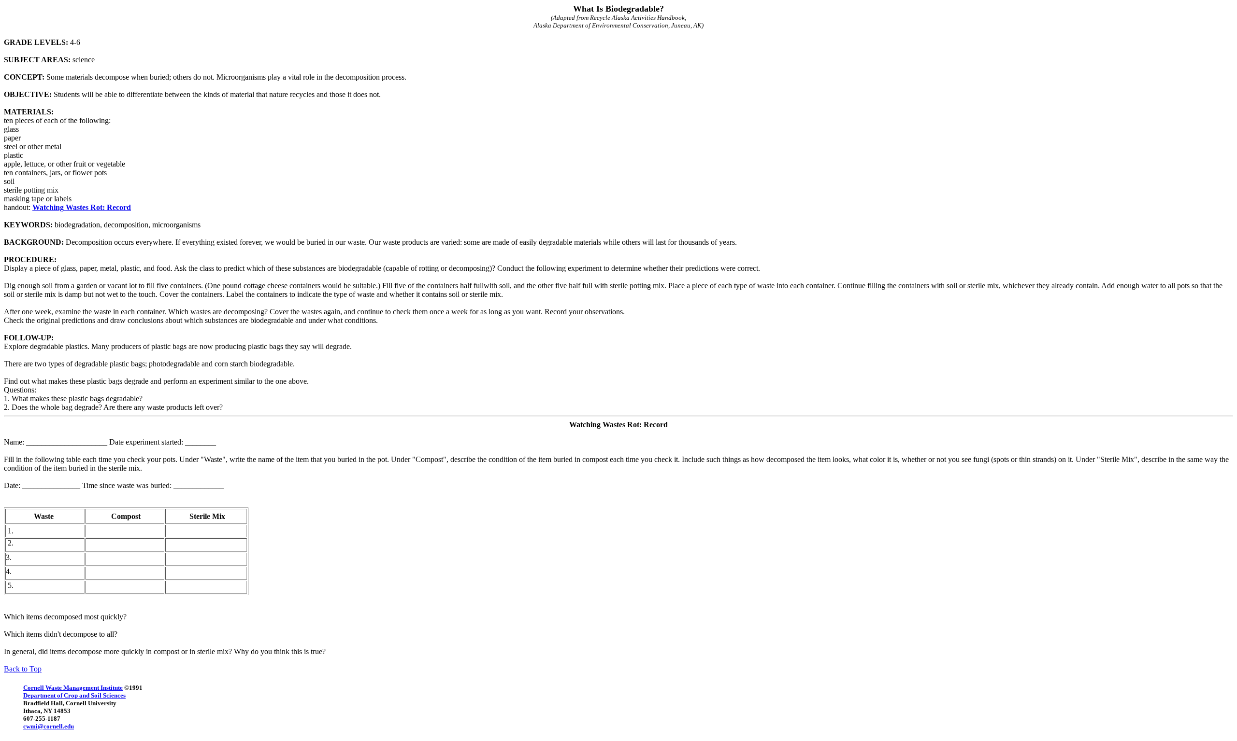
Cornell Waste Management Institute (73, 687)
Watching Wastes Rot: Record (81, 207)
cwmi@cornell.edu (48, 726)
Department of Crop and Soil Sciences (74, 695)
